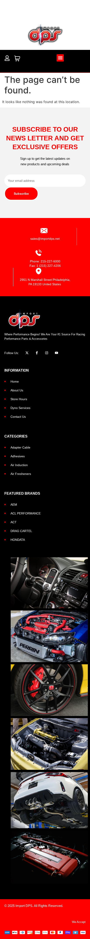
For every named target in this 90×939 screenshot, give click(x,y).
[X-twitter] (27, 352)
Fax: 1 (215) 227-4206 (45, 265)
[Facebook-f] (36, 352)
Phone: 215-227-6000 (45, 261)
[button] (60, 58)
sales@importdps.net (45, 238)
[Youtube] (56, 352)
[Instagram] (46, 352)
